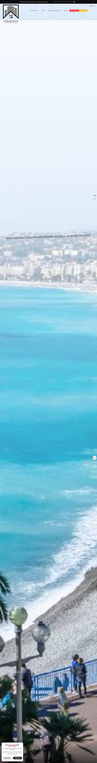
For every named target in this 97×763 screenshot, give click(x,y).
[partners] (95, 458)
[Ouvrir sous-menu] (38, 11)
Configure (7, 758)
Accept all (17, 758)
